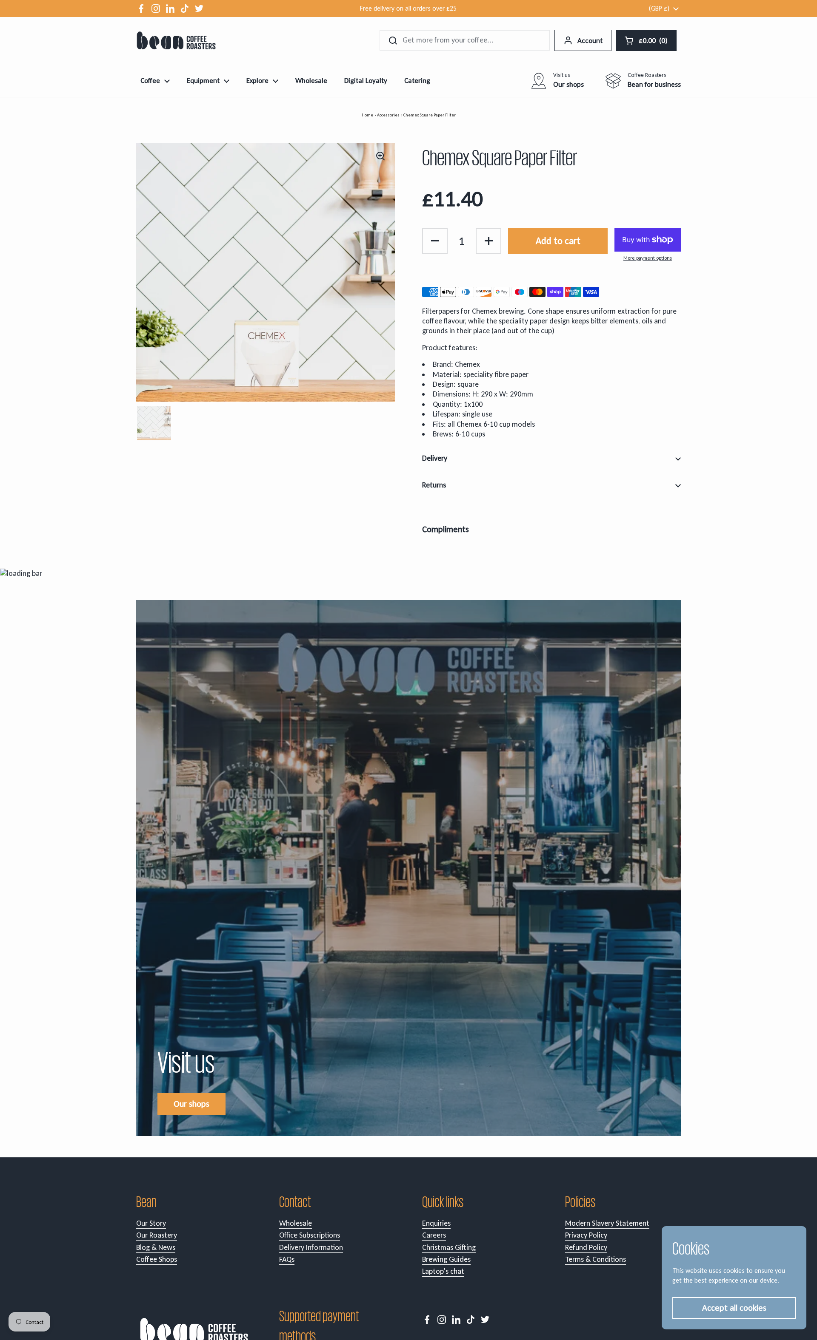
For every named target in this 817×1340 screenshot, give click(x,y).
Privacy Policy (586, 1235)
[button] (435, 241)
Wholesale (295, 1223)
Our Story (151, 1223)
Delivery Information (311, 1247)
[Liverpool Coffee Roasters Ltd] (176, 40)
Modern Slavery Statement (607, 1223)
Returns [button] (434, 485)
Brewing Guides (446, 1259)
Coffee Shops (156, 1259)
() (654, 42)
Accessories (388, 115)
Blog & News (155, 1247)
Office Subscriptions (309, 1235)
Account (590, 40)
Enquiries (436, 1223)
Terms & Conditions (595, 1259)
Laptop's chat (443, 1271)
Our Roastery (156, 1235)
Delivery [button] (434, 458)
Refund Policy (586, 1247)
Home (367, 115)
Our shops (191, 1104)
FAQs (286, 1259)
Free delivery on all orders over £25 (408, 8)
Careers (434, 1235)
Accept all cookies (734, 1308)
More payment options (647, 258)
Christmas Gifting (449, 1247)
